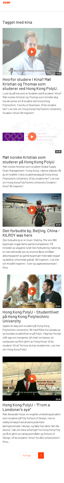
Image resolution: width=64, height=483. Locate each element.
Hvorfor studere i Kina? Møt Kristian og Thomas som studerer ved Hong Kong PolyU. (30, 84)
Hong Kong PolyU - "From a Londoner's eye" (26, 407)
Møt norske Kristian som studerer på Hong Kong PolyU (28, 159)
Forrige (27, 455)
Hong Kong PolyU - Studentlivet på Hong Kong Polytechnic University (31, 316)
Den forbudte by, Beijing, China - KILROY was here (31, 232)
